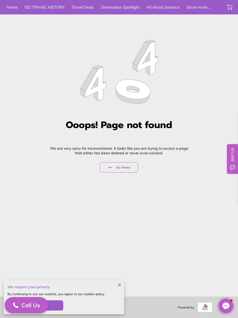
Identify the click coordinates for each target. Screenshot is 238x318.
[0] (229, 7)
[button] (26, 305)
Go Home (123, 167)
